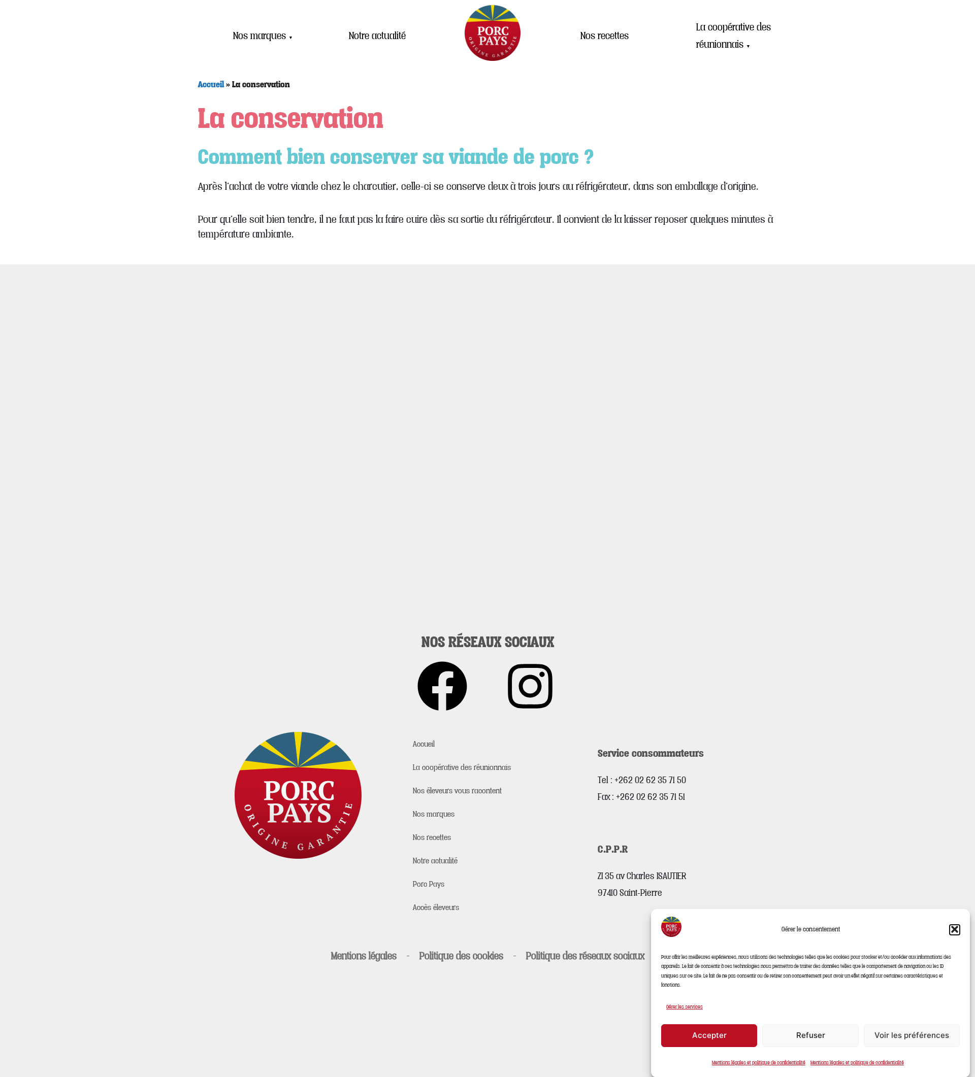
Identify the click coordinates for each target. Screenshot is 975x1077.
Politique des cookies (461, 955)
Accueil (211, 84)
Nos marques (263, 35)
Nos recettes (604, 35)
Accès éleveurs (436, 907)
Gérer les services (684, 1006)
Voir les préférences (911, 1035)
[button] (955, 929)
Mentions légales (364, 955)
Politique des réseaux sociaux (585, 955)
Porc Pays (428, 884)
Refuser (810, 1035)
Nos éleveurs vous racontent (457, 790)
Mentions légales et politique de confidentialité (758, 1062)
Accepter (709, 1035)
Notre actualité (377, 35)
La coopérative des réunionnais (733, 35)
